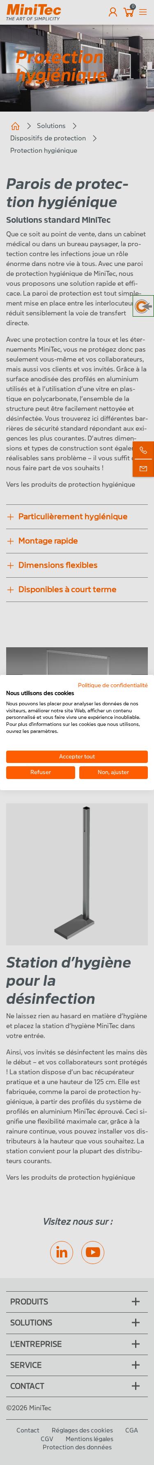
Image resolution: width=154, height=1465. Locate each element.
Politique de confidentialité (113, 685)
